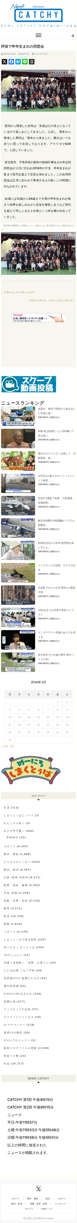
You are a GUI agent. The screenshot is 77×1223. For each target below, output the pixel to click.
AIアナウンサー (14, 1024)
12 (28, 717)
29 (57, 732)
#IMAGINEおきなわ (18, 993)
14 (48, 717)
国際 (7, 923)
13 (38, 717)
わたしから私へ (14, 823)
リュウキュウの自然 (17, 1009)
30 (67, 732)
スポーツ (10, 846)
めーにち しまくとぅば (19, 947)
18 (19, 724)
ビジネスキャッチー (17, 861)
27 (38, 732)
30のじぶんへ (13, 954)
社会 (7, 1063)
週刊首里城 (11, 985)
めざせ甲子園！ (14, 830)
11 (19, 717)
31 (9, 739)
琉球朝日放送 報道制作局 (16, 53)
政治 (7, 916)
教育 (7, 908)
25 (19, 732)
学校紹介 (12, 837)
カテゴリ (29, 1208)
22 (57, 724)
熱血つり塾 (11, 1055)
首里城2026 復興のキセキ (22, 978)
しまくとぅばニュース (19, 815)
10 (9, 717)
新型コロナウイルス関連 (20, 1047)
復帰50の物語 (13, 1032)
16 (67, 717)
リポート (10, 931)
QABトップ (46, 1208)
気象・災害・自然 (16, 900)
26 (28, 732)
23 (67, 724)
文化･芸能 (11, 892)
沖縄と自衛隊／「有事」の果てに (26, 962)
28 (48, 732)
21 (48, 724)
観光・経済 (11, 869)
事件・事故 (11, 854)
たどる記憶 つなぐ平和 (19, 970)
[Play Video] (38, 253)
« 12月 (4, 746)
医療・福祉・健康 (16, 885)
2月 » (12, 746)
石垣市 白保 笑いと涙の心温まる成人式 (52, 300)
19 (28, 724)
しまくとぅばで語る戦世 (20, 939)
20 (38, 724)
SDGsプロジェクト (17, 1040)
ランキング (60, 1203)
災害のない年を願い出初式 (17, 292)
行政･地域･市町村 (16, 877)
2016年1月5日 (41, 53)
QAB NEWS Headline (43, 1218)
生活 (7, 807)
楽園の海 (10, 1001)
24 (9, 732)
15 (57, 717)
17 (9, 724)
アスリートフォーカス (19, 1016)
